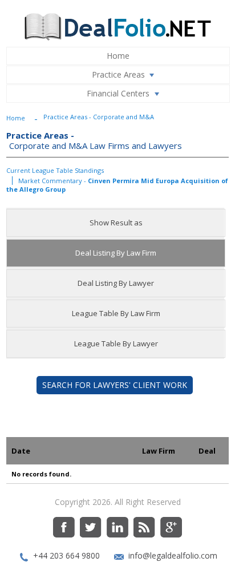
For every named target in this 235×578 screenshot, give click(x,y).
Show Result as (116, 222)
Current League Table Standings (55, 170)
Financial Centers (118, 93)
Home (118, 55)
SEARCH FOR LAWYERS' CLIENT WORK (114, 384)
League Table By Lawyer (116, 343)
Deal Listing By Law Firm (115, 253)
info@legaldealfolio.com (172, 555)
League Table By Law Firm (116, 313)
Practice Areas (118, 74)
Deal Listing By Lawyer (116, 283)
